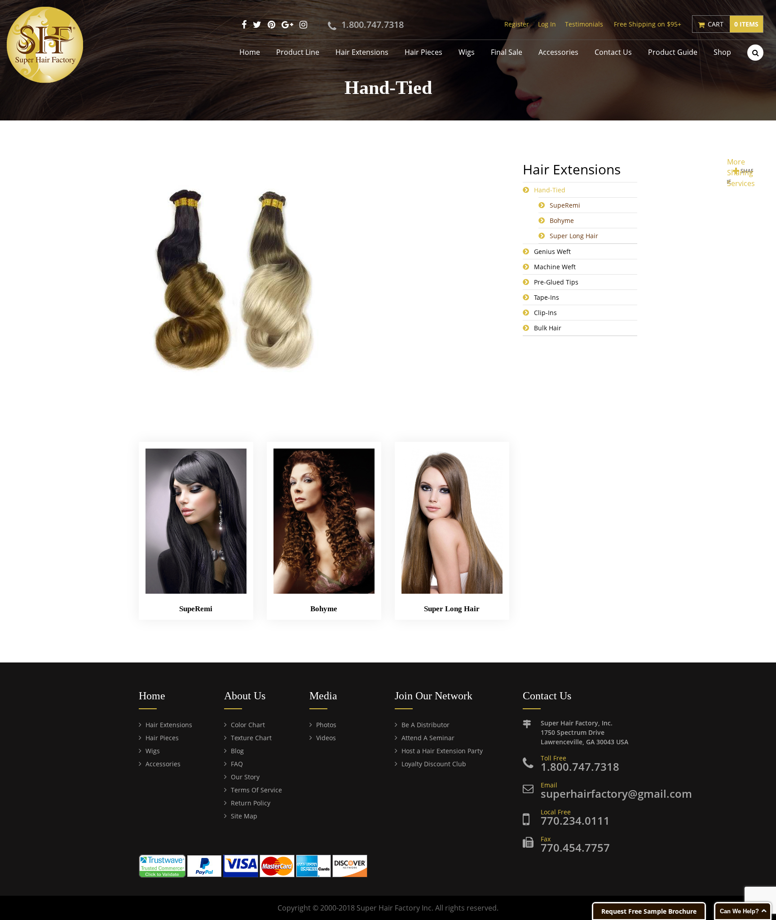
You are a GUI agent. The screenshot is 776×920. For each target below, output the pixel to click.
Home (249, 52)
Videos (326, 737)
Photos (326, 724)
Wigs (467, 52)
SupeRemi (565, 205)
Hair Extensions (361, 52)
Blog (237, 751)
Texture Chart (251, 737)
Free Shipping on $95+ (647, 24)
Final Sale (506, 52)
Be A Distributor (425, 724)
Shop (722, 52)
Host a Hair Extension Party (442, 751)
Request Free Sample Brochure (649, 911)
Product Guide (672, 52)
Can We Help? (739, 911)
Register (516, 24)
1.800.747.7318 (372, 24)
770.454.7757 (575, 847)
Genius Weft (552, 251)
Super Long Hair (574, 235)
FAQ (237, 764)
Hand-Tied (549, 190)
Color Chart (248, 724)
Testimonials (584, 24)
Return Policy (250, 803)
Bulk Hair (547, 328)
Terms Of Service (256, 790)
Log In (547, 24)
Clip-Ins (545, 312)
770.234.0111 (575, 820)
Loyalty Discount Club (433, 764)
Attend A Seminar (427, 737)
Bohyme (562, 220)
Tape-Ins (546, 297)
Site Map (244, 816)
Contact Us (613, 52)
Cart (733, 24)
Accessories (558, 52)
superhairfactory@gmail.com (616, 793)
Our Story (245, 777)
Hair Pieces (423, 52)
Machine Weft (555, 266)
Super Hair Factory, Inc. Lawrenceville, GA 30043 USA (584, 732)
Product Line (297, 52)
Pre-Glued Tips (556, 282)
